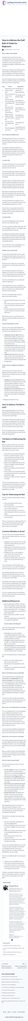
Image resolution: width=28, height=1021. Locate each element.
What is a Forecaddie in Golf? (9, 954)
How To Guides (16, 49)
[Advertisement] (14, 20)
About (9, 1012)
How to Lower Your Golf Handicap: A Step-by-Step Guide (13, 949)
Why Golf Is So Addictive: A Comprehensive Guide (10, 981)
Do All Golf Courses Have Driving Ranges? (9, 984)
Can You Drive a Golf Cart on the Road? (8, 990)
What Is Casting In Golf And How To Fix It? (20, 966)
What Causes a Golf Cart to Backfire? (8, 995)
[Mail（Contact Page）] (12, 940)
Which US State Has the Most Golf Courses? (13, 952)
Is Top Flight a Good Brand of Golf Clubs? (8, 992)
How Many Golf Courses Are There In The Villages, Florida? (12, 979)
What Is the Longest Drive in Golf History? (7, 966)
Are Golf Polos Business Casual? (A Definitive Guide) (11, 998)
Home (4, 1012)
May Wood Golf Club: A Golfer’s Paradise (12, 945)
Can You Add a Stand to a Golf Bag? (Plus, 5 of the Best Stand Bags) (13, 987)
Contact (14, 1012)
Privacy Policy (21, 1012)
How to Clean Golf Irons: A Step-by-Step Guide (9, 976)
